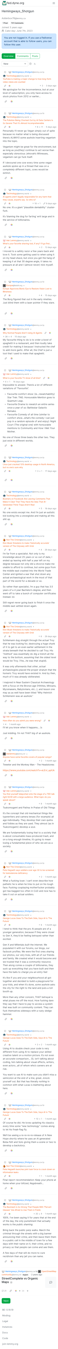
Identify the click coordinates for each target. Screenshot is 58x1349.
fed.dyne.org (15, 3)
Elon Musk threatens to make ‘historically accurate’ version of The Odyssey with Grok (26, 544)
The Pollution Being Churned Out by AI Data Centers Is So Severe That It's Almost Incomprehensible (28, 121)
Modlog (6, 1315)
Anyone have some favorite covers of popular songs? (27, 757)
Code (5, 1338)
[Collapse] (5, 72)
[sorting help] (30, 63)
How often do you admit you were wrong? (22, 720)
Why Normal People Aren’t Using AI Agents (22, 333)
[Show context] (5, 85)
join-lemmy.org (10, 1343)
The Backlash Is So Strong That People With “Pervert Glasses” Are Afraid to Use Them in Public (27, 1208)
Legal (5, 1321)
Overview (9, 56)
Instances (7, 1326)
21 (5, 1291)
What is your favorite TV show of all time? (22, 378)
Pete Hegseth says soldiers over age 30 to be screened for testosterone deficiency (28, 871)
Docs (5, 1332)
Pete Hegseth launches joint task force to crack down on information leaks (29, 1170)
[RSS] (35, 63)
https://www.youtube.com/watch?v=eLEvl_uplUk (29, 770)
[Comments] (50, 1282)
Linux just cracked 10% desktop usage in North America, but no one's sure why (29, 465)
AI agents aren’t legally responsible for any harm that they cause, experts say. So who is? (27, 198)
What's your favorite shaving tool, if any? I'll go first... (27, 243)
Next (6, 1300)
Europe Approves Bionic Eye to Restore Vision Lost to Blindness (27, 290)
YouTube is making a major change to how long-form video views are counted (27, 80)
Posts (35, 56)
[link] (9, 85)
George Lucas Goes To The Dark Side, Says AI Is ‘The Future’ (27, 919)
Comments (23, 56)
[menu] (54, 3)
